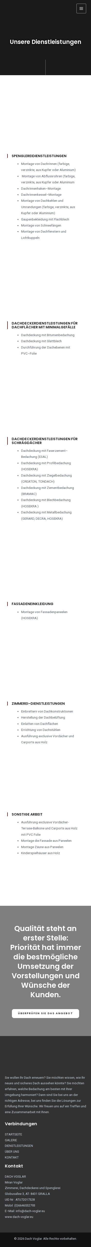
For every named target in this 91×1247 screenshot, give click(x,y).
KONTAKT (12, 1157)
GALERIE (11, 1140)
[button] (45, 1013)
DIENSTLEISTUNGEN (19, 1146)
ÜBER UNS (12, 1151)
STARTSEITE (13, 1134)
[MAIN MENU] (81, 9)
